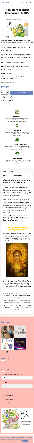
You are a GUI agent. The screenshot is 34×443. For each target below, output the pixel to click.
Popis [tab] (4, 171)
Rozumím (25, 441)
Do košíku (22, 92)
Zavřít (14, 98)
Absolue (7, 382)
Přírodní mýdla (9, 399)
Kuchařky (7, 403)
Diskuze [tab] (12, 171)
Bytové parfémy (9, 395)
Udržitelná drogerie (9, 391)
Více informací (18, 441)
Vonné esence (7, 378)
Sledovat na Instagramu (15, 352)
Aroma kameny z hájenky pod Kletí (13, 374)
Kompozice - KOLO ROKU (11, 386)
